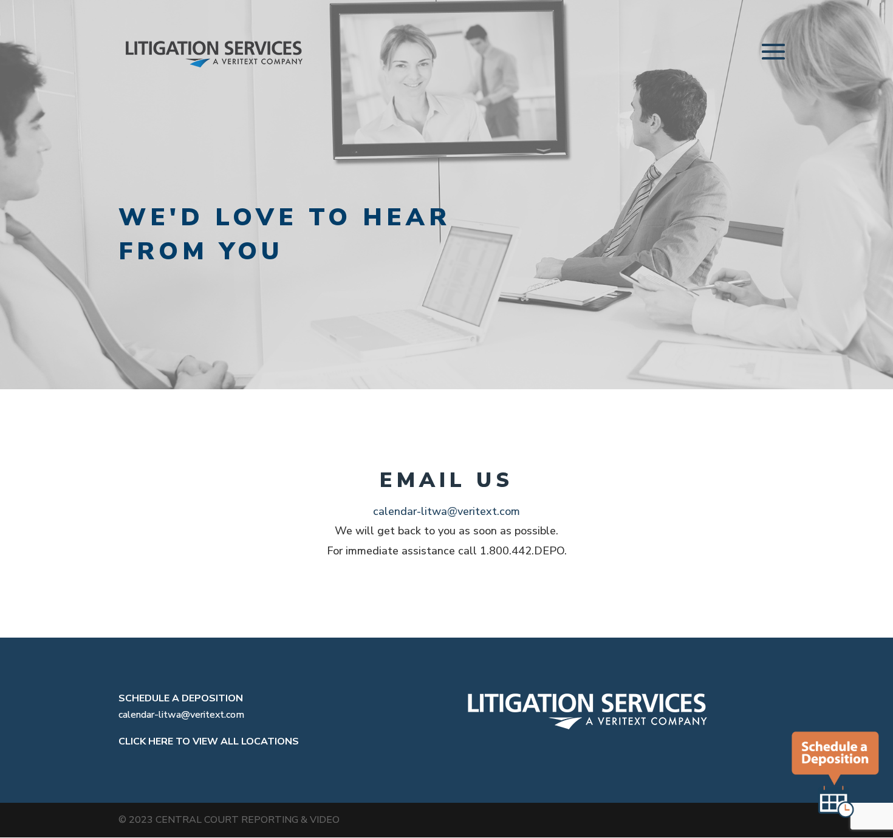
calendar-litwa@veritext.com (446, 511)
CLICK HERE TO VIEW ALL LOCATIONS (208, 741)
